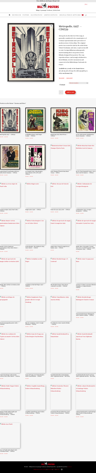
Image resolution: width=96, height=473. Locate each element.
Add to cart (70, 92)
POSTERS (26, 15)
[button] (51, 26)
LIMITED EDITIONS (50, 15)
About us (49, 469)
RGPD (57, 469)
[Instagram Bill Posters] (61, 469)
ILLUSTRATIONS (36, 15)
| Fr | (86, 4)
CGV (54, 469)
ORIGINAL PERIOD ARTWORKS (70, 15)
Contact (69, 467)
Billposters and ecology (40, 469)
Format (62, 85)
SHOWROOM (16, 15)
